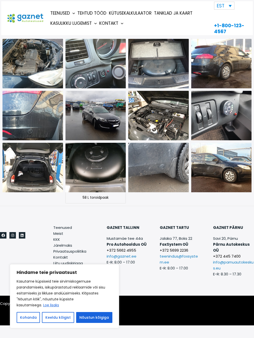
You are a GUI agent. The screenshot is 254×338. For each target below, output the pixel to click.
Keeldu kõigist (58, 317)
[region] (64, 296)
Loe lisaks (51, 305)
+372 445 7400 (227, 256)
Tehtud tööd (91, 13)
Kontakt (60, 257)
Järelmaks (62, 245)
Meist (58, 233)
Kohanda (28, 317)
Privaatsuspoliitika (69, 251)
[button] (72, 13)
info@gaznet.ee (121, 256)
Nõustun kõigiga (94, 317)
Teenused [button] (60, 13)
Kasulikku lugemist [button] (71, 23)
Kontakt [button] (108, 23)
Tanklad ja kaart (173, 13)
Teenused (62, 227)
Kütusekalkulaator (130, 13)
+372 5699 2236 (174, 250)
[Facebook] (3, 235)
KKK (56, 239)
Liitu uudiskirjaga (68, 263)
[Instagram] (12, 235)
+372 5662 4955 (121, 250)
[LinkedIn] (22, 235)
